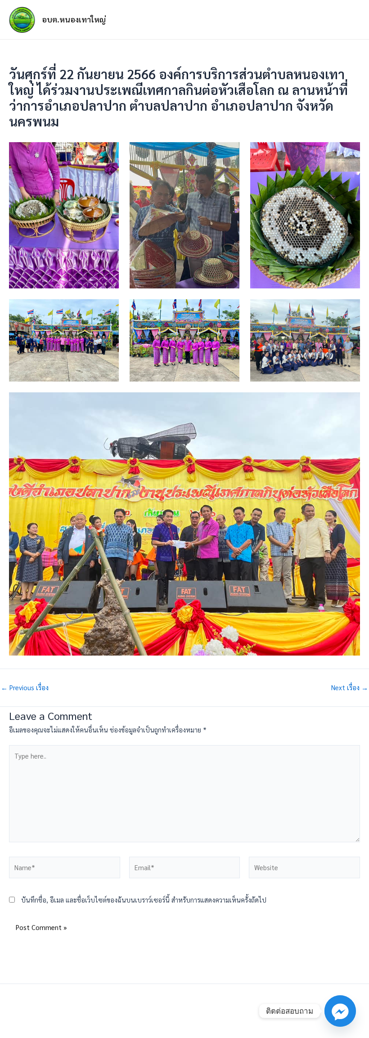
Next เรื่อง (349, 687)
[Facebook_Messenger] (340, 1011)
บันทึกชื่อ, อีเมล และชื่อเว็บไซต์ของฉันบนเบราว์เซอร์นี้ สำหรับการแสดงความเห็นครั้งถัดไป (143, 899)
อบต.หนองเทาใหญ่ (74, 19)
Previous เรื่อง (25, 687)
